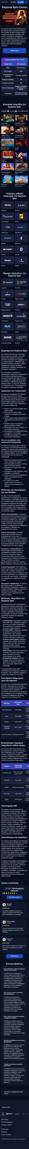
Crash (19, 111)
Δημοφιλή (4, 111)
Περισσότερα (14, 956)
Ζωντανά (12, 111)
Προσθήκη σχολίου (14, 897)
